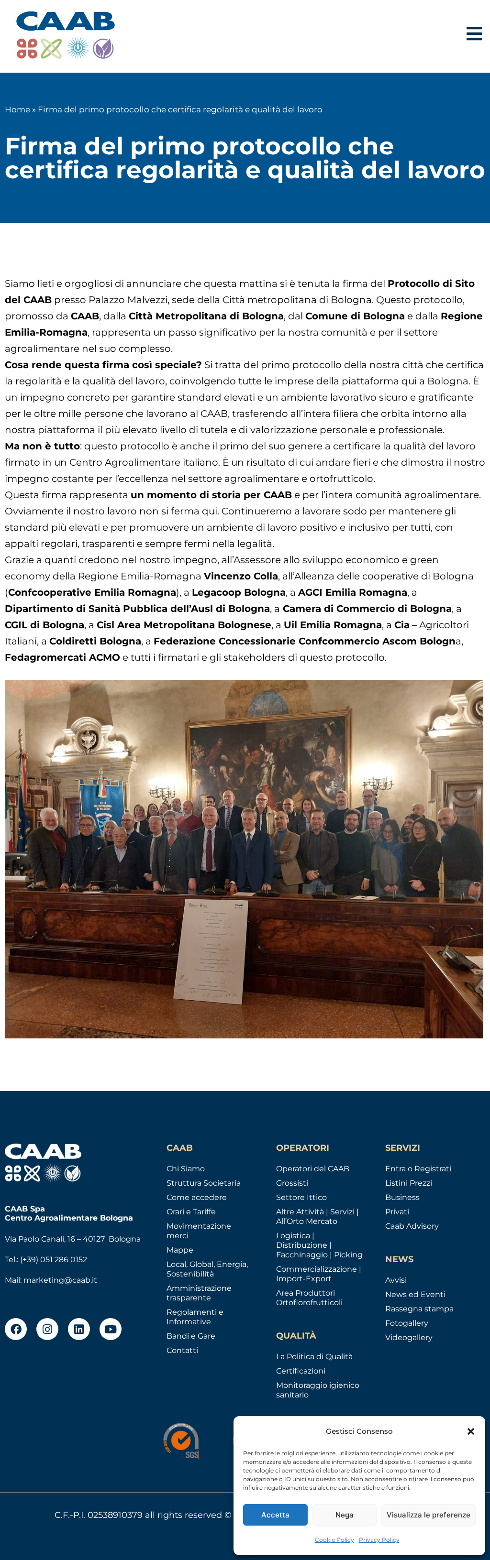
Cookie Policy (334, 1539)
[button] (471, 1431)
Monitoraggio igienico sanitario (317, 1390)
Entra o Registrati (418, 1168)
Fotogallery (406, 1323)
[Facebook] (16, 1329)
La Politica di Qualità (314, 1356)
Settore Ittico (301, 1197)
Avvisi (396, 1280)
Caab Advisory (412, 1226)
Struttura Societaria (204, 1183)
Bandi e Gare (191, 1336)
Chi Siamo (186, 1168)
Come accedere (197, 1197)
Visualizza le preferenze (428, 1514)
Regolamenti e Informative (195, 1317)
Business (402, 1197)
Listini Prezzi (408, 1183)
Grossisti (292, 1183)
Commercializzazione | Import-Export (318, 1274)
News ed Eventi (415, 1294)
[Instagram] (47, 1329)
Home (17, 109)
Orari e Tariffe (191, 1211)
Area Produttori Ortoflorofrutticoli (309, 1297)
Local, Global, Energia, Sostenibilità (207, 1269)
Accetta (275, 1514)
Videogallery (409, 1337)
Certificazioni (300, 1370)
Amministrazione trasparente (199, 1293)
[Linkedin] (79, 1329)
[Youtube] (111, 1329)
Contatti (182, 1350)
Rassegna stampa (419, 1308)
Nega (344, 1514)
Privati (397, 1211)
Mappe (180, 1250)
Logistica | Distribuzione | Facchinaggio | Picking (319, 1245)
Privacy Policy (379, 1539)
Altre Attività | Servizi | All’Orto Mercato (317, 1216)
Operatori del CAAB (312, 1168)
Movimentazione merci (199, 1231)
